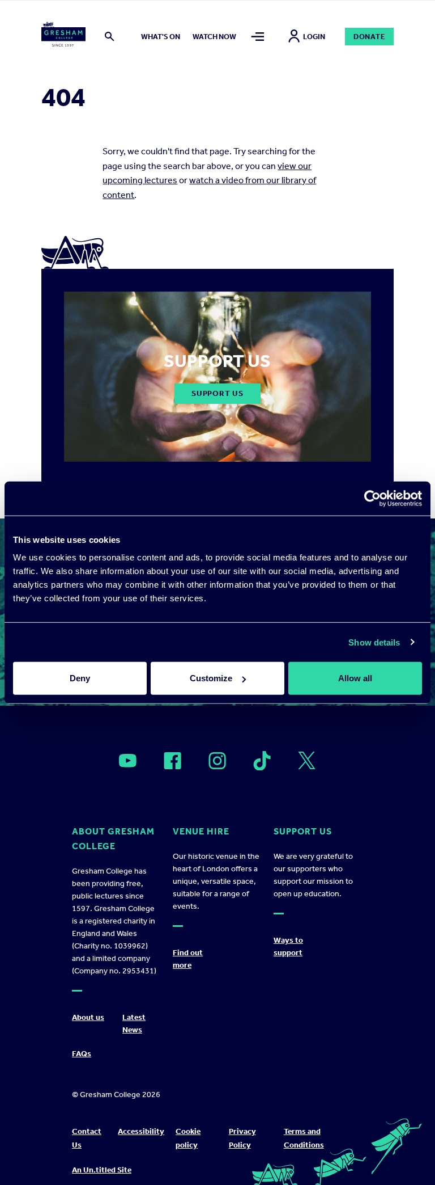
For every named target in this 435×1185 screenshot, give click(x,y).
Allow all (355, 678)
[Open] (128, 760)
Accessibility (141, 1131)
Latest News (134, 1024)
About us (88, 1017)
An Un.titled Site (101, 1170)
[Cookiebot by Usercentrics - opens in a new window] (372, 498)
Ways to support (288, 946)
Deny (80, 678)
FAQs (81, 1054)
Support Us (217, 393)
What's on (160, 36)
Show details (374, 642)
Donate (369, 36)
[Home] (63, 36)
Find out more (188, 959)
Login (314, 36)
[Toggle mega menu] (257, 36)
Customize (211, 678)
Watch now (214, 36)
